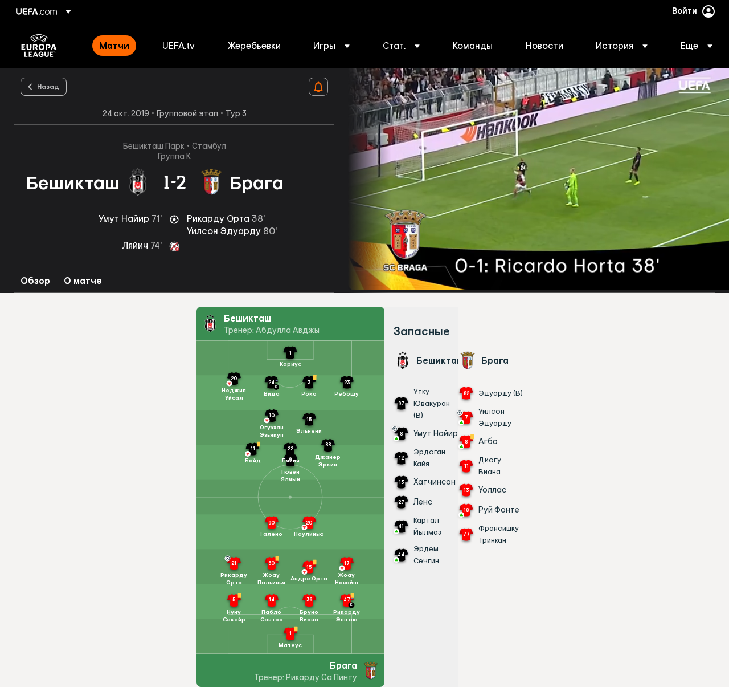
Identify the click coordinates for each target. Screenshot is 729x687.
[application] (532, 179)
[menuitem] (116, 45)
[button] (331, 45)
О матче (83, 281)
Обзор (35, 281)
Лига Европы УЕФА (39, 45)
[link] (114, 45)
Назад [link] (48, 86)
